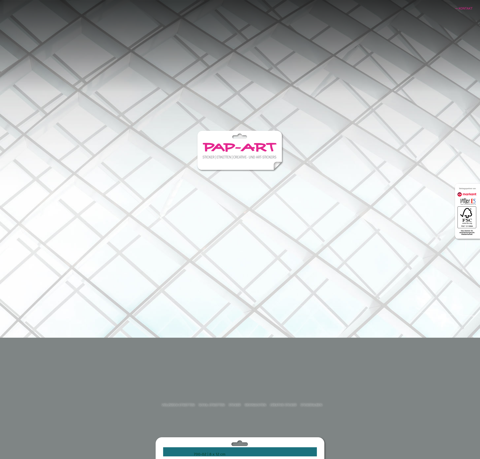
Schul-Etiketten (211, 405)
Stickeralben (311, 405)
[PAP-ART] (240, 151)
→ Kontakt (463, 8)
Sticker (234, 405)
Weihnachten (255, 405)
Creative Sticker (283, 405)
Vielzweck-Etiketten (178, 405)
